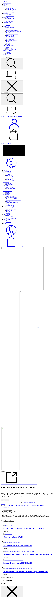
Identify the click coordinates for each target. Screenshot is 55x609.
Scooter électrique (40, 505)
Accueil (2, 484)
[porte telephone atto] (27, 268)
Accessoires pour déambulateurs (29, 484)
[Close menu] (12, 86)
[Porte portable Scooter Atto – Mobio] (27, 381)
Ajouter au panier (4, 500)
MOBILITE (7, 484)
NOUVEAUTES (31, 505)
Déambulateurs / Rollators (16, 484)
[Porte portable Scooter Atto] (45, 399)
